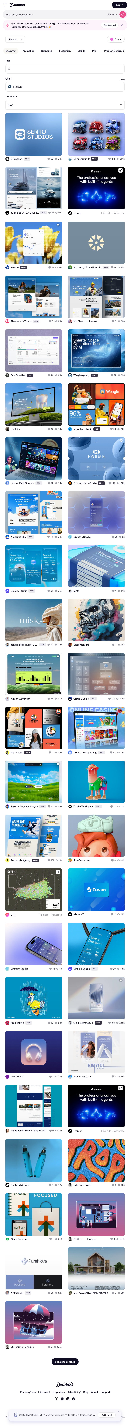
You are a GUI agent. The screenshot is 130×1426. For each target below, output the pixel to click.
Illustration (65, 50)
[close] (121, 25)
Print (95, 50)
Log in (119, 4)
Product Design (113, 50)
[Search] (122, 14)
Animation (29, 50)
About (94, 1392)
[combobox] (54, 14)
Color (8, 78)
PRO (27, 159)
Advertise (119, 213)
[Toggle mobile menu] (5, 5)
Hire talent (44, 1392)
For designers (28, 1392)
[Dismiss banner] (119, 1411)
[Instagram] (67, 1398)
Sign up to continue (65, 1361)
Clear (122, 79)
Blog (85, 1392)
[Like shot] (49, 159)
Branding (46, 50)
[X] (56, 1398)
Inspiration (59, 1392)
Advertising (74, 1392)
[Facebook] (62, 1398)
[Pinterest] (73, 1398)
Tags (7, 60)
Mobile (81, 50)
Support (105, 1392)
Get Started (110, 25)
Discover (11, 50)
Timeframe (11, 96)
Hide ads (106, 213)
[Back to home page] (17, 5)
